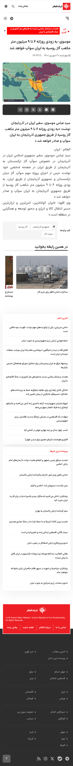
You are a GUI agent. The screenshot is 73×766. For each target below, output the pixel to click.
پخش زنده (12, 627)
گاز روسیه (23, 227)
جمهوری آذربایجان (41, 227)
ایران (57, 149)
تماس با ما (61, 627)
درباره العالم (45, 627)
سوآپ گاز (48, 234)
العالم (66, 149)
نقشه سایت (28, 627)
